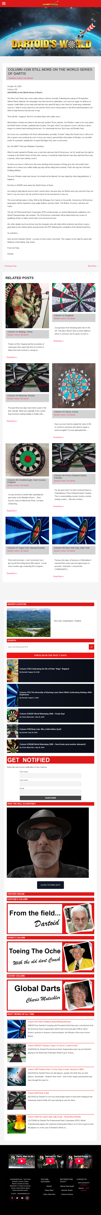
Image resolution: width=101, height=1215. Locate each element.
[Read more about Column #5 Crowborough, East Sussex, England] (27, 460)
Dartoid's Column (16, 78)
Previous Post (9, 266)
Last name (24, 780)
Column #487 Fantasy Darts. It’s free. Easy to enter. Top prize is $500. (56, 1069)
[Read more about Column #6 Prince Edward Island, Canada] (74, 457)
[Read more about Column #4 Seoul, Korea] (74, 386)
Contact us (83, 1185)
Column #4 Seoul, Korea (66, 411)
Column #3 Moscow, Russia (21, 395)
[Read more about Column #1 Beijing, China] (27, 306)
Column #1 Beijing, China (19, 331)
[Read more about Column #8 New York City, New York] (74, 530)
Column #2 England (63, 315)
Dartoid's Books (67, 1190)
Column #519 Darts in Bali (38, 1093)
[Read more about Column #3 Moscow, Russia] (27, 377)
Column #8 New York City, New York (72, 548)
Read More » (12, 357)
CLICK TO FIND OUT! (50, 885)
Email (22, 788)
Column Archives (67, 1194)
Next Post (93, 266)
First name (24, 772)
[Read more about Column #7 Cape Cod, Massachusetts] (27, 530)
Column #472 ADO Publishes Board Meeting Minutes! (49, 1022)
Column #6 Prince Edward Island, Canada (70, 476)
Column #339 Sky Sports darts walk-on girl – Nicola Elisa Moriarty (54, 1117)
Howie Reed (49, 1190)
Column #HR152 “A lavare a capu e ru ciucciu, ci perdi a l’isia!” (53, 1046)
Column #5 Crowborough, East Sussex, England (26, 481)
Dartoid (49, 1186)
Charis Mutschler (49, 1194)
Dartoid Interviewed (67, 1186)
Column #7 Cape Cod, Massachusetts (26, 548)
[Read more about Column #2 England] (74, 297)
